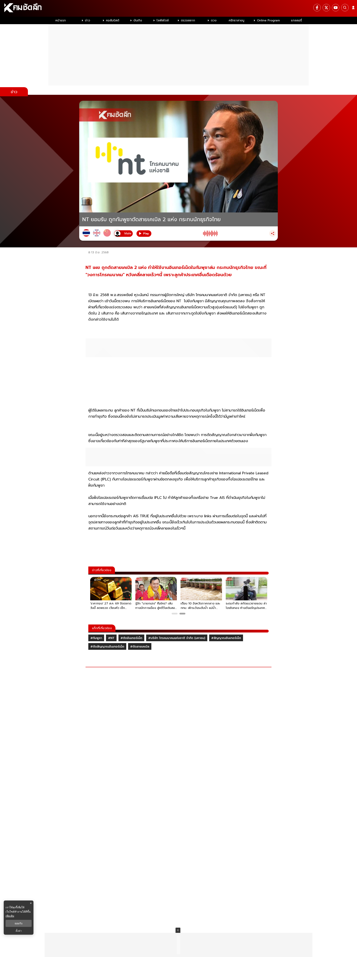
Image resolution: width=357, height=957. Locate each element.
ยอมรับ (18, 923)
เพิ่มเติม (10, 916)
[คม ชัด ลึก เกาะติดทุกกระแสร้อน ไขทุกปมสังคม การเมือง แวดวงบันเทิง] (178, 8)
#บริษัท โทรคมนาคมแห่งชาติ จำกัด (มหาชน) (176, 638)
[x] (326, 7)
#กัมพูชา (96, 638)
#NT (111, 638)
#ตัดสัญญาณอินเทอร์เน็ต (107, 646)
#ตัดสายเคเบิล (139, 646)
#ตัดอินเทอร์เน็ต (131, 638)
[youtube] (335, 7)
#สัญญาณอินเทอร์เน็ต (226, 638)
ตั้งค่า (19, 930)
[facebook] (317, 7)
